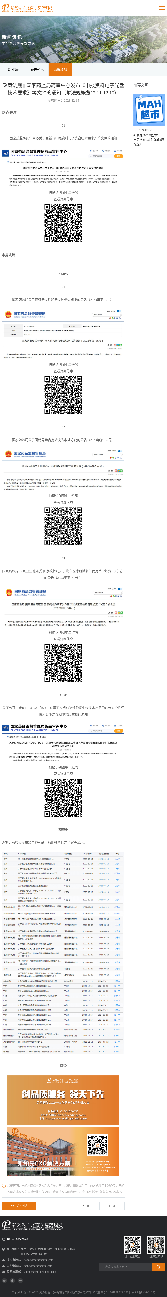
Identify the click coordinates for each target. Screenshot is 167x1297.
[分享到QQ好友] (12, 1280)
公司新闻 (13, 69)
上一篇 (85, 1206)
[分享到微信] (20, 1280)
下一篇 (112, 1206)
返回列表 (22, 1205)
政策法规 (60, 69)
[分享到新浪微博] (4, 1280)
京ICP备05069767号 (143, 1292)
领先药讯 (37, 69)
